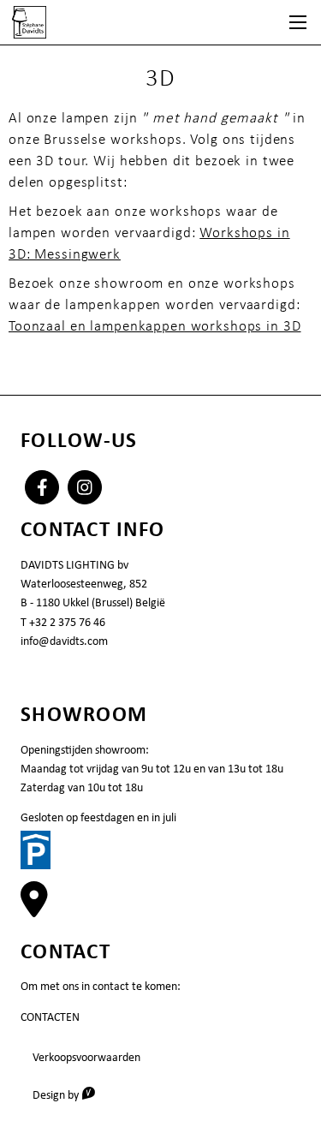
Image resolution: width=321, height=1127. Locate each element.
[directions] (34, 908)
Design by (70, 1094)
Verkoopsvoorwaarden (86, 1056)
